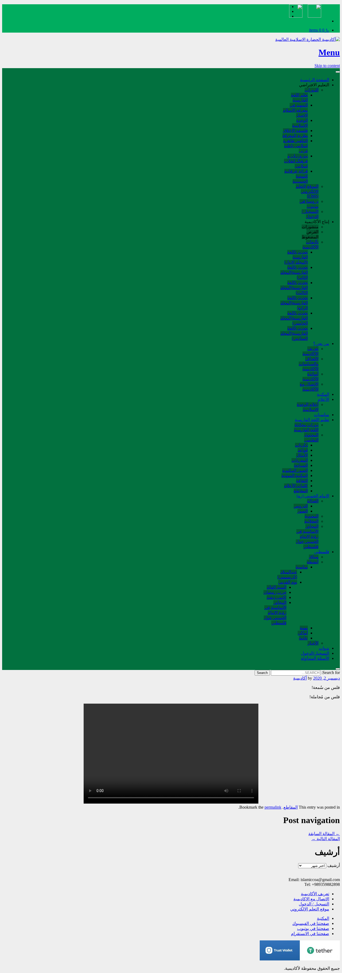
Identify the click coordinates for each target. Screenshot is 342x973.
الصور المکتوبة (295, 470)
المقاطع (301, 491)
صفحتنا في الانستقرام (310, 933)
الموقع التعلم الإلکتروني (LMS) (307, 191)
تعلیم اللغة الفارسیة (312, 419)
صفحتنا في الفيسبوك (310, 923)
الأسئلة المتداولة (315, 658)
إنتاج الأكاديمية (317, 221)
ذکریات (301, 445)
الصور (302, 511)
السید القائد (276, 587)
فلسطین (321, 551)
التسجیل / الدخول (314, 904)
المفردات (300, 460)
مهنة (304, 628)
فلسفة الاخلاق (295, 130)
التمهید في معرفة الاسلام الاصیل (295, 110)
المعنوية (311, 516)
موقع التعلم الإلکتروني (309, 909)
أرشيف (333, 865)
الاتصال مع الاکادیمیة (311, 899)
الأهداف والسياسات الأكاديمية (308, 363)
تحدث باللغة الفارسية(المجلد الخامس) (294, 318)
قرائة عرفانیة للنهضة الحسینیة (296, 176)
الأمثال (302, 455)
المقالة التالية (325, 838)
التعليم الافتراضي (314, 85)
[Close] (338, 669)
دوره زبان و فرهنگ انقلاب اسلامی (296, 161)
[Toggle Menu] (338, 72)
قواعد (303, 450)
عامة (303, 638)
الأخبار (313, 643)
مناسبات (321, 414)
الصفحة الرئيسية (314, 79)
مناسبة (302, 567)
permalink (273, 807)
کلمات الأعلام (296, 485)
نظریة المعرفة (295, 135)
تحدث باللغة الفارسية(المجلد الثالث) (294, 287)
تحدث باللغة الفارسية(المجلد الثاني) (294, 272)
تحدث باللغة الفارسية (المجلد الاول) (296, 257)
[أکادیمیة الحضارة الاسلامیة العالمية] (307, 39)
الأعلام (323, 399)
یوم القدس (287, 582)
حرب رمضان (274, 592)
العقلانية (311, 521)
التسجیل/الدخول (315, 653)
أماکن (303, 633)
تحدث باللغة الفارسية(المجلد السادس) (294, 333)
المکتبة (323, 394)
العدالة (312, 501)
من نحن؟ (321, 343)
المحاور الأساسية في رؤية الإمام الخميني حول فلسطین (275, 612)
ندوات (324, 648)
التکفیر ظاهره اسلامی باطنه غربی (295, 145)
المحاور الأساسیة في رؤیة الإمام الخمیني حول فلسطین (307, 536)
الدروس (301, 506)
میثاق (313, 557)
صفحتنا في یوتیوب (313, 928)
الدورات (311, 90)
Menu (329, 52)
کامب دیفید (276, 597)
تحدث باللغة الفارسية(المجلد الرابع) (294, 303)
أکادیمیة (300, 678)
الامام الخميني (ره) (313, 496)
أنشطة (312, 562)
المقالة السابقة (324, 833)
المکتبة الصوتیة (294, 475)
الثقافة (302, 480)
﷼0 (319, 30)
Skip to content (327, 65)
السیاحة (301, 465)
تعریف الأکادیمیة (315, 893)
